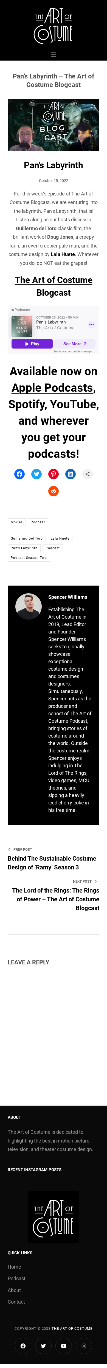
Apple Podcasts (52, 388)
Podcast (38, 522)
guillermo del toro (27, 538)
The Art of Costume (72, 1328)
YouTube (73, 404)
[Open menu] (53, 55)
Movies (17, 522)
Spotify (26, 404)
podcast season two (29, 558)
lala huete (60, 538)
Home (14, 1267)
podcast (53, 548)
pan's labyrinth (24, 548)
